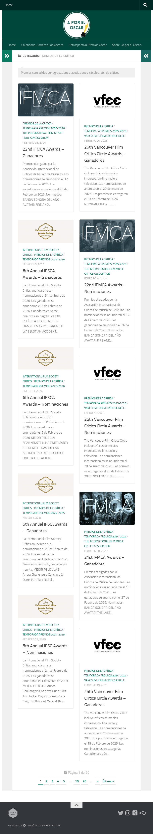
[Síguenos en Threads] (142, 813)
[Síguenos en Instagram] (128, 813)
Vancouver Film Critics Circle (104, 136)
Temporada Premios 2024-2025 (44, 513)
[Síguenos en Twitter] (121, 813)
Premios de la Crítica (37, 123)
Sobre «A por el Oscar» (127, 45)
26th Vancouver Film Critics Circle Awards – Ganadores (105, 154)
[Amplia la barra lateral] (7, 56)
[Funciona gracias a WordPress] (24, 825)
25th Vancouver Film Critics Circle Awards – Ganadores (105, 698)
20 (84, 781)
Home (9, 5)
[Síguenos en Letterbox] (135, 813)
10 (77, 781)
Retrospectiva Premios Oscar (88, 45)
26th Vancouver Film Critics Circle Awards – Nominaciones (105, 426)
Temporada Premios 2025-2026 (44, 128)
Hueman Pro (53, 825)
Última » (108, 781)
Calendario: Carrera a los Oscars (42, 45)
